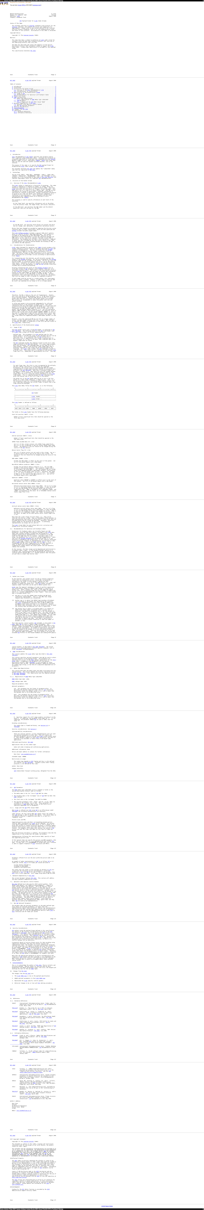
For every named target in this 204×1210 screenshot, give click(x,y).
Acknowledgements (19, 108)
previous (35, 5)
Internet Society (29, 35)
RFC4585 (41, 646)
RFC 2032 (33, 50)
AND (45, 1151)
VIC (44, 542)
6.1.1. (19, 99)
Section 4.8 (44, 725)
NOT (21, 624)
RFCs (50, 0)
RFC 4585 (35, 646)
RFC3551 (15, 934)
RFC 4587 (12, 80)
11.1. (15, 111)
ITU (45, 1004)
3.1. (15, 90)
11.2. (15, 112)
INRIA (37, 160)
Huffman (14, 230)
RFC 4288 (16, 674)
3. (12, 88)
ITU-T (29, 90)
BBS (36, 0)
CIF (45, 689)
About (40, 0)
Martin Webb (109, 1206)
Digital (53, 159)
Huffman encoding (23, 233)
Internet (31, 25)
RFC (53, 841)
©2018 (103, 1206)
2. (12, 87)
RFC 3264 (49, 1017)
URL (50, 1071)
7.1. (15, 104)
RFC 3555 (32, 170)
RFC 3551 (22, 1023)
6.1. (15, 98)
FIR (35, 623)
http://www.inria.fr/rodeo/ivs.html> (31, 1072)
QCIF (45, 695)
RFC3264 (15, 811)
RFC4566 (32, 662)
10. (13, 109)
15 (55, 110)
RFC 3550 (36, 1014)
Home (2, 0)
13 (55, 103)
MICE (43, 160)
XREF (14, 0)
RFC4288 (22, 674)
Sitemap (60, 0)
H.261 (36, 21)
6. (12, 97)
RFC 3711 (28, 1093)
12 (55, 100)
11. (13, 110)
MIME (33, 99)
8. (12, 106)
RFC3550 (41, 166)
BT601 (26, 197)
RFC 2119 (44, 177)
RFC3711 (36, 935)
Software (23, 0)
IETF (15, 770)
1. (12, 86)
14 (55, 106)
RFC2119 (50, 177)
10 (55, 97)
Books (33, 0)
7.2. (15, 105)
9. (12, 108)
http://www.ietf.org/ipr (19, 1177)
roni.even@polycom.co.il (28, 754)
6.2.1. (19, 102)
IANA (15, 97)
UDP (37, 264)
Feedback (55, 0)
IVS (35, 542)
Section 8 (33, 729)
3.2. (15, 91)
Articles (6, 0)
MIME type (24, 976)
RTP (21, 21)
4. (12, 92)
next (39, 5)
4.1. (15, 93)
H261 (31, 156)
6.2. (15, 100)
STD (30, 1014)
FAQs (10, 0)
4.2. (15, 94)
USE (45, 1153)
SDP (18, 100)
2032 (18, 16)
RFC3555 (15, 655)
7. (12, 103)
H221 (17, 255)
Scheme (38, 92)
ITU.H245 (19, 649)
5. (12, 96)
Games (18, 0)
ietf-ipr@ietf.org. (18, 1184)
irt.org (19, 5)
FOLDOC (45, 0)
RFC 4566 (36, 1030)
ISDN (39, 247)
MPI (28, 872)
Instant (29, 0)
